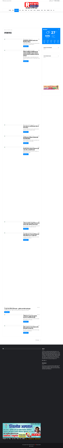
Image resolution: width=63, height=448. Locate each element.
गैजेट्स (45, 10)
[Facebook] (42, 360)
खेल (28, 10)
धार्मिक (42, 10)
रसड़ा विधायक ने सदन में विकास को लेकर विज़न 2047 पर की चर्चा (31, 235)
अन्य (53, 10)
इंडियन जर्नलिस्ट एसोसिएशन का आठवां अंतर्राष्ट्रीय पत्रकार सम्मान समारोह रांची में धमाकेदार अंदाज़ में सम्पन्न (31, 53)
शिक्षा (51, 10)
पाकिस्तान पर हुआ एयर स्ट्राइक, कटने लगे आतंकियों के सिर (30, 316)
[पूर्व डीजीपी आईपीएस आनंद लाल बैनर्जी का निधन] (13, 44)
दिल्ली (13, 10)
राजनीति (26, 10)
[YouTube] (45, 360)
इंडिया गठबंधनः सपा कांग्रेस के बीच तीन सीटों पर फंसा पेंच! (31, 327)
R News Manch (26, 39)
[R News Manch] (31, 5)
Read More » (26, 46)
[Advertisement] (31, 19)
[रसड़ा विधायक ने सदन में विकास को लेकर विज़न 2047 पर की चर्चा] (13, 269)
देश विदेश (10, 10)
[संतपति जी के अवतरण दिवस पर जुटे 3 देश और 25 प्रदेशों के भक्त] (13, 183)
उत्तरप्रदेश (16, 10)
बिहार (20, 10)
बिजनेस (31, 10)
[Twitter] (43, 360)
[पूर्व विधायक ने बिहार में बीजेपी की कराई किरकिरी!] (13, 140)
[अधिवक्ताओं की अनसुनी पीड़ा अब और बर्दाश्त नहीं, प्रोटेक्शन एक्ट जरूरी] (13, 226)
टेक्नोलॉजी (48, 10)
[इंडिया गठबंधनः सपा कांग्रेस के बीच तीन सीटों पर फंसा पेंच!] (13, 330)
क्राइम (23, 10)
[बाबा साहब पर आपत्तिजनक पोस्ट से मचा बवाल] (13, 129)
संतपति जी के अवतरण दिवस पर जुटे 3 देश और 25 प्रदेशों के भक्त (31, 149)
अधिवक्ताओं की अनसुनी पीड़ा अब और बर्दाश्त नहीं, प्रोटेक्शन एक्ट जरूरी (31, 223)
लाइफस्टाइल (38, 10)
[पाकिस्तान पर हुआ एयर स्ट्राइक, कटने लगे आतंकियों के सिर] (13, 319)
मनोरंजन (34, 10)
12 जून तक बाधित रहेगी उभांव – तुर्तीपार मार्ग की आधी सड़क (17, 308)
